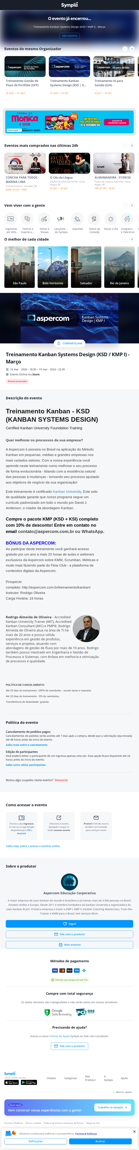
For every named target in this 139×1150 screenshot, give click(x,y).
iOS (29, 830)
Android (21, 833)
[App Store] (11, 1082)
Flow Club (58, 565)
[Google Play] (29, 1082)
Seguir (72, 923)
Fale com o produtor (72, 934)
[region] (69, 1138)
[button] (10, 1133)
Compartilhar (72, 343)
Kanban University (67, 491)
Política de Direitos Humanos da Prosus (64, 1123)
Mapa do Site (93, 1123)
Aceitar (100, 1141)
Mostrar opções (124, 1092)
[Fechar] (134, 1132)
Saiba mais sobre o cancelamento (27, 745)
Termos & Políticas (86, 1133)
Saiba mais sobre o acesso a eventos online (33, 846)
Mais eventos (72, 944)
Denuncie (61, 780)
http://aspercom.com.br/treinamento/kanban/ (56, 587)
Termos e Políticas (13, 1123)
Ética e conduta (33, 1123)
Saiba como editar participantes (26, 765)
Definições (36, 1141)
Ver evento (69, 36)
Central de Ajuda (59, 1036)
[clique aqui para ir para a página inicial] (69, 4)
